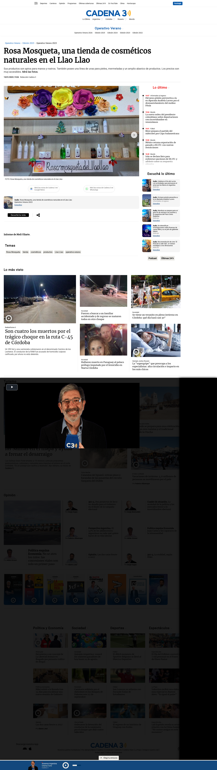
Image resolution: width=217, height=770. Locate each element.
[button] (134, 135)
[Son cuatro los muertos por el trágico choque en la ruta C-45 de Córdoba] (40, 299)
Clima (122, 3)
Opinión (62, 3)
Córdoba (108, 19)
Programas (72, 3)
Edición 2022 (138, 33)
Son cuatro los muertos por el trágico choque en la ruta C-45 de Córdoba (39, 336)
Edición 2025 (100, 33)
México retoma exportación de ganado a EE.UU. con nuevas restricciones (160, 145)
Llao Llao (59, 252)
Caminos (53, 3)
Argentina (96, 19)
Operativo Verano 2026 (83, 33)
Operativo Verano (108, 28)
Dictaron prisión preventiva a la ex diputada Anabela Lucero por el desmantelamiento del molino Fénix (162, 102)
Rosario (121, 19)
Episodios (18, 205)
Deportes (43, 3)
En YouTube (113, 3)
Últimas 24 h (101, 3)
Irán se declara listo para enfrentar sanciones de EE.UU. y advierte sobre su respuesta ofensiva (161, 160)
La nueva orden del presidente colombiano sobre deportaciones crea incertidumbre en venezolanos (161, 118)
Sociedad (84, 311)
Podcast (153, 258)
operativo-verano (73, 252)
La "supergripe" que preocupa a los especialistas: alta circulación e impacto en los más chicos (155, 366)
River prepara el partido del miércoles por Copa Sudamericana (162, 132)
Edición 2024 (112, 33)
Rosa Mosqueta (13, 252)
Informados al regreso (158, 96)
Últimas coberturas (86, 3)
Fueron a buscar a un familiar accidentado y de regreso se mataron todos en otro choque (101, 316)
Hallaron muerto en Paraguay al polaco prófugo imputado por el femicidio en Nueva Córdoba (102, 365)
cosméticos (36, 252)
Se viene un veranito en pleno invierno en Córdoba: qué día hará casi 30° (155, 316)
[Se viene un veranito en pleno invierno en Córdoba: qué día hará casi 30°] (156, 291)
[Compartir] (38, 215)
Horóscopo (131, 3)
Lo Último (86, 19)
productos (47, 252)
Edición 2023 (125, 33)
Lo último (160, 87)
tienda (25, 252)
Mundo (132, 19)
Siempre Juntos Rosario (140, 361)
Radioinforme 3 (10, 327)
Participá (177, 3)
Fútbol (152, 129)
